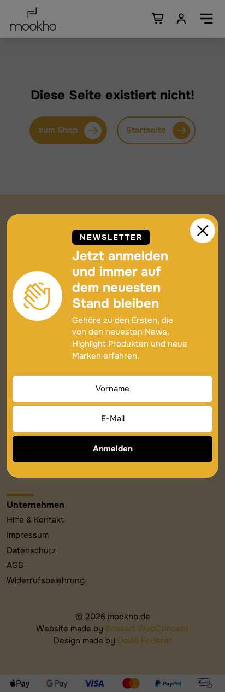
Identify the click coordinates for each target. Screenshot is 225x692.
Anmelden (113, 448)
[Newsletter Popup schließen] (202, 230)
